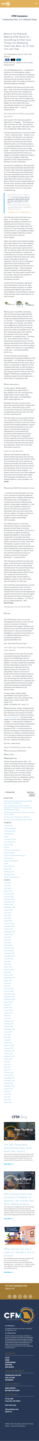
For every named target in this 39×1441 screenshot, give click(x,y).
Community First (10, 839)
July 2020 (7, 1005)
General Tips (8, 844)
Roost (6, 863)
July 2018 (7, 1034)
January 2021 (9, 991)
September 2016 (9, 1086)
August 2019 (8, 1013)
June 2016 (7, 1094)
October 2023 (8, 959)
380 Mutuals (8, 826)
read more (8, 1164)
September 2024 (9, 932)
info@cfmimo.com (11, 1409)
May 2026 (7, 886)
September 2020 (9, 999)
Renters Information (11, 861)
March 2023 (8, 967)
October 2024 (8, 929)
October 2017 (8, 1053)
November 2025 (9, 902)
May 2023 (7, 961)
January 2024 (9, 951)
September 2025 (9, 907)
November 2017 (9, 1051)
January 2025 (9, 923)
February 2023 (9, 970)
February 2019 (9, 1021)
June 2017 (7, 1064)
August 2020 (8, 1002)
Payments (9, 1380)
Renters (8, 1365)
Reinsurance (8, 858)
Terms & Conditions (18, 1426)
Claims (6, 836)
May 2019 (7, 1016)
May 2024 (7, 940)
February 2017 (9, 1072)
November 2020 (9, 997)
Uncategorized (9, 874)
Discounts (9, 1367)
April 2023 (7, 964)
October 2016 (8, 1083)
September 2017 (9, 1056)
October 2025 (8, 905)
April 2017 (7, 1070)
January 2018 (9, 1048)
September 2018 (9, 1029)
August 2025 (8, 910)
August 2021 (8, 980)
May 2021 (7, 986)
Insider (6, 847)
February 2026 (9, 894)
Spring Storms (9, 872)
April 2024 (7, 942)
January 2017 (9, 1075)
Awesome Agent (10, 831)
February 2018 (9, 1045)
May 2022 (7, 972)
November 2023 (9, 956)
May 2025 (7, 915)
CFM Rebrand (9, 834)
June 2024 (7, 937)
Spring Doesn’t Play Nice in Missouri (17, 817)
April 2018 (7, 1040)
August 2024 (8, 934)
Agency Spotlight (10, 828)
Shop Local (8, 869)
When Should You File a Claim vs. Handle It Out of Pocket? (19, 1252)
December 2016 (9, 1078)
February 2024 (9, 948)
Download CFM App (13, 1375)
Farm (7, 1360)
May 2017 (7, 1067)
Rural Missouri (9, 866)
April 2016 (7, 1099)
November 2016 (9, 1081)
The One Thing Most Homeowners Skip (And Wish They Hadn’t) (18, 802)
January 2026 (9, 896)
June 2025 (7, 913)
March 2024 (8, 945)
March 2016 (8, 1102)
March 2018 (8, 1043)
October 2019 (8, 1010)
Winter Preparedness (11, 877)
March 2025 (8, 921)
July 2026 (7, 883)
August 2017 (8, 1059)
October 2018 (8, 1026)
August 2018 (8, 1032)
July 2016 (7, 1091)
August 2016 (8, 1089)
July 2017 (7, 1062)
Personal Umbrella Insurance (14, 855)
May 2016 (7, 1097)
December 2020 (9, 994)
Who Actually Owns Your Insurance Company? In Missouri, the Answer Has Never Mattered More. (18, 808)
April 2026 (7, 888)
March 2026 (8, 891)
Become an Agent (12, 1390)
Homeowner (10, 1362)
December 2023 (9, 953)
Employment (10, 1388)
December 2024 (9, 926)
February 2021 (9, 988)
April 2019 (7, 1018)
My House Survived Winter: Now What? (18, 820)
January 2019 (9, 1024)
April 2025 (7, 918)
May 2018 (7, 1037)
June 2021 (7, 983)
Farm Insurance (9, 842)
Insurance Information (12, 850)
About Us (8, 1412)
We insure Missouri (12, 717)
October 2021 (8, 975)
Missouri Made (9, 853)
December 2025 (9, 899)
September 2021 (9, 978)
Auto (7, 1358)
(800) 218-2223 (10, 1405)
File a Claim (10, 1378)
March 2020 (8, 1007)
